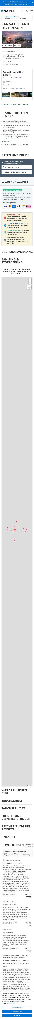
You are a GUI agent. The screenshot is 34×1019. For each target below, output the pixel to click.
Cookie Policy (10, 1003)
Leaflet (30, 785)
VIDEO (18, 45)
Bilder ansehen (7, 45)
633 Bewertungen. (17, 77)
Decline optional (17, 1011)
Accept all (17, 1016)
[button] (25, 532)
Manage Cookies (17, 1007)
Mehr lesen (5, 141)
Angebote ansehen (20, 4)
